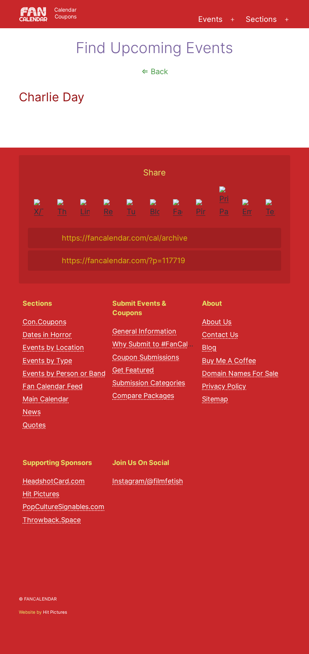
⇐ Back (154, 71)
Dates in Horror (47, 334)
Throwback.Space (52, 520)
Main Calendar (46, 399)
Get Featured (133, 370)
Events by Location (53, 347)
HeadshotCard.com (54, 481)
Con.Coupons (44, 322)
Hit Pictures (41, 494)
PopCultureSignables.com (63, 507)
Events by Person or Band (64, 373)
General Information (144, 331)
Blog (209, 347)
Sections (261, 19)
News (32, 412)
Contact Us (220, 334)
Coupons (65, 16)
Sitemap (215, 399)
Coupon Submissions (145, 357)
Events (210, 19)
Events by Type (47, 360)
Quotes (34, 425)
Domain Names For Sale (240, 373)
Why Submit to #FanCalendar (159, 344)
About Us (216, 322)
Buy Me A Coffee (229, 360)
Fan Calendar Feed (53, 386)
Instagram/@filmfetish (147, 481)
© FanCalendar (38, 599)
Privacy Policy (224, 386)
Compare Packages (143, 395)
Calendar (65, 9)
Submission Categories (148, 383)
